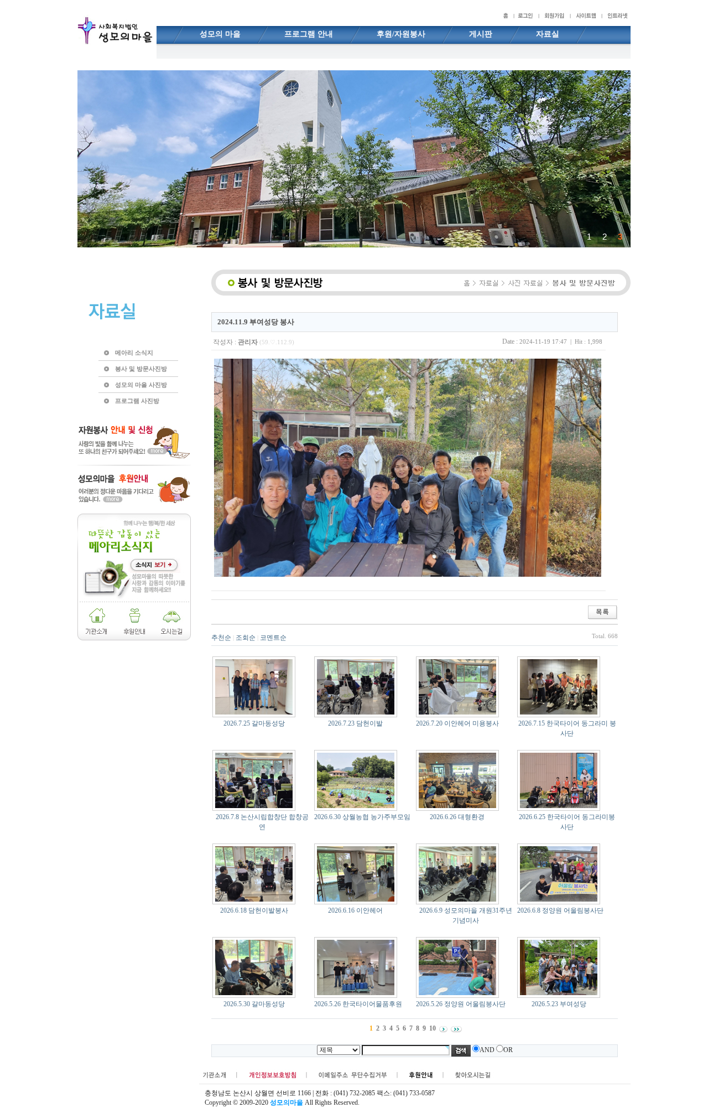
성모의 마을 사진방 (141, 384)
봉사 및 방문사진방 (141, 368)
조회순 (246, 637)
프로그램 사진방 (137, 400)
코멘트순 (273, 637)
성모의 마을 (220, 34)
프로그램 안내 (308, 34)
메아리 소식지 (134, 352)
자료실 (547, 34)
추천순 (221, 637)
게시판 (480, 34)
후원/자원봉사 (401, 34)
